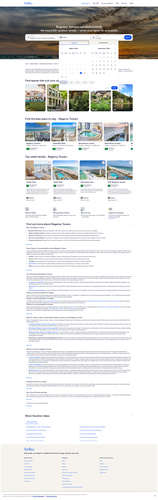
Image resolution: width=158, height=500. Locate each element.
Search (128, 37)
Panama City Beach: (35, 357)
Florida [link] (55, 63)
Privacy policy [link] (65, 478)
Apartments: (33, 263)
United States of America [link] (46, 63)
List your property (107, 3)
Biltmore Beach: (34, 370)
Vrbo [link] (101, 461)
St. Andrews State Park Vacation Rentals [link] (91, 430)
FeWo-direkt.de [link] (104, 466)
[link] (48, 124)
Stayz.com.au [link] (103, 472)
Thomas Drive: (33, 286)
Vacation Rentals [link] (34, 63)
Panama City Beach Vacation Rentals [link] (36, 430)
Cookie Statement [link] (66, 481)
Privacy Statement (38, 496)
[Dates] (74, 37)
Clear (107, 88)
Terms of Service (51, 496)
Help (117, 3)
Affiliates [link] (64, 466)
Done (114, 88)
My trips (124, 3)
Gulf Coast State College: (37, 290)
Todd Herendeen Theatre (56, 308)
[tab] (74, 43)
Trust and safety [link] (28, 466)
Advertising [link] (27, 481)
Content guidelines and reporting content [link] (72, 487)
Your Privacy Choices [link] (67, 484)
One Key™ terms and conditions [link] (70, 472)
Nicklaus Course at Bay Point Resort (110, 307)
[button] (84, 57)
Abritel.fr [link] (102, 463)
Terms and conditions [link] (67, 475)
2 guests (98, 38)
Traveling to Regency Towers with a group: (42, 324)
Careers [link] (64, 463)
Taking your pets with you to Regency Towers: (44, 332)
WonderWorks (114, 301)
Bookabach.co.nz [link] (104, 469)
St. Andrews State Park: (36, 282)
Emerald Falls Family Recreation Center (97, 301)
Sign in (132, 3)
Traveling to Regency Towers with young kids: (43, 328)
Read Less (29, 244)
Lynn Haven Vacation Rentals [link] (88, 434)
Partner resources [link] (28, 469)
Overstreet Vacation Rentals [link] (34, 434)
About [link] (63, 461)
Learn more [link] (112, 218)
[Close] (155, 496)
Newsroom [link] (64, 469)
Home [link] (26, 63)
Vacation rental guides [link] (29, 472)
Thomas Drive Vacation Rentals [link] (88, 441)
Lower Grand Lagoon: (36, 364)
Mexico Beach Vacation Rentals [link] (35, 441)
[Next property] (130, 137)
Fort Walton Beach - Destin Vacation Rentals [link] (38, 427)
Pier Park (72, 307)
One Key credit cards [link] (29, 475)
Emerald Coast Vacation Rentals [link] (88, 437)
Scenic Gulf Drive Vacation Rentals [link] (35, 437)
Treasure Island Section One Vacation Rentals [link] (92, 427)
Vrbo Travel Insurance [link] (29, 478)
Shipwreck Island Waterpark (51, 301)
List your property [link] (28, 461)
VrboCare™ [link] (27, 463)
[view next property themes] (132, 97)
